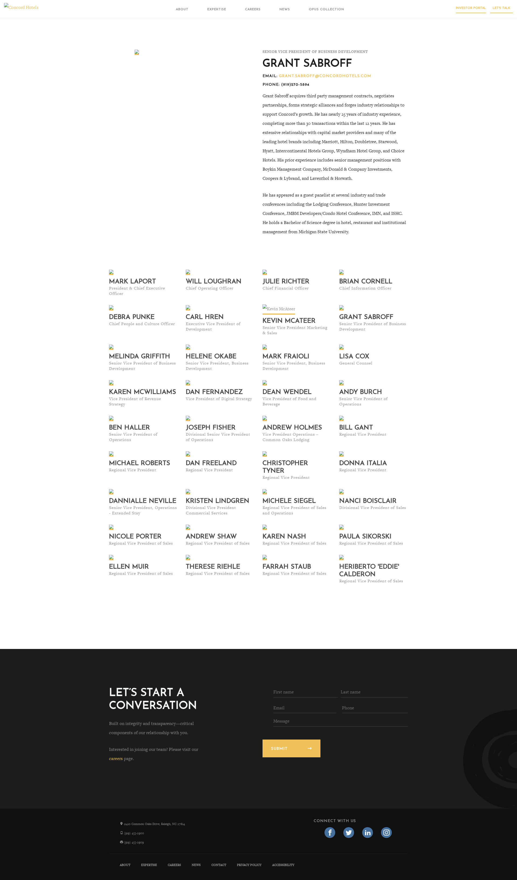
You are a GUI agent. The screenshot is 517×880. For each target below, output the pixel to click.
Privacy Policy (249, 865)
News (285, 9)
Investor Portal (471, 8)
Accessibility (283, 865)
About (182, 9)
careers (116, 758)
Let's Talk (501, 8)
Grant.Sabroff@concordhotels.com (325, 76)
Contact (218, 865)
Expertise (216, 9)
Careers (253, 9)
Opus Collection (326, 9)
